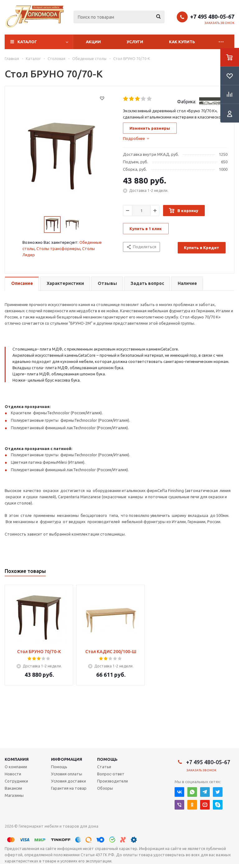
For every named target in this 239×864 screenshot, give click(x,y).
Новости (13, 774)
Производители (112, 781)
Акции (93, 41)
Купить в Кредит (201, 247)
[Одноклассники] (192, 805)
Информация (66, 759)
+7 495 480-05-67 (212, 16)
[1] (126, 98)
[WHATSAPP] (192, 792)
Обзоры (105, 788)
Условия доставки (68, 781)
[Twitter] (218, 792)
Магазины (14, 795)
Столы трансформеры (58, 248)
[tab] (136, 138)
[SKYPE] (218, 805)
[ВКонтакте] (179, 792)
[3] (138, 98)
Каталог (27, 41)
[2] (132, 98)
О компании (16, 766)
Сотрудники (16, 781)
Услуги (135, 41)
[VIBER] (179, 805)
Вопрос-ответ (110, 774)
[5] (149, 98)
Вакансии (13, 788)
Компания (17, 759)
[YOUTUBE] (205, 805)
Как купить (182, 41)
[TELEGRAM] (205, 792)
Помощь (107, 759)
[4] (144, 98)
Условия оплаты (66, 774)
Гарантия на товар (69, 788)
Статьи (104, 766)
